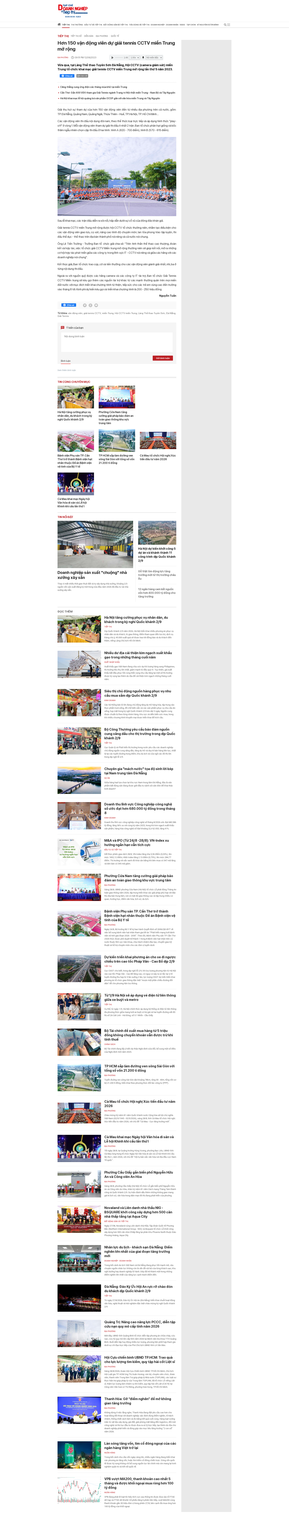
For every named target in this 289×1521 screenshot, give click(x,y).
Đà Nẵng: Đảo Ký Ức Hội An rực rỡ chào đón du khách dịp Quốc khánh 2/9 (138, 1289)
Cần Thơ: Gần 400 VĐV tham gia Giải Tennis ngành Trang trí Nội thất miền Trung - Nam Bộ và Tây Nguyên (117, 92)
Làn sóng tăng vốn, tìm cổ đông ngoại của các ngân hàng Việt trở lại (140, 1445)
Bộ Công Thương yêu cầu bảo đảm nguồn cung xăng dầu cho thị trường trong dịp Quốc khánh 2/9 (139, 733)
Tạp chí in (191, 25)
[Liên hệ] (96, 305)
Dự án (107, 778)
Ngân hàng (109, 1453)
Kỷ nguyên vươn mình (208, 25)
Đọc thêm (65, 611)
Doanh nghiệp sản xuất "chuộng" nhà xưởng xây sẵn (92, 575)
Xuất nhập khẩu (112, 662)
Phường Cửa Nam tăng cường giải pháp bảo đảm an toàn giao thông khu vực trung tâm (116, 418)
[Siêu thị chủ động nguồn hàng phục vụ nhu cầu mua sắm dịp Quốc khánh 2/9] (79, 702)
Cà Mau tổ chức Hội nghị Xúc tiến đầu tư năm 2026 (158, 457)
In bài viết (83, 76)
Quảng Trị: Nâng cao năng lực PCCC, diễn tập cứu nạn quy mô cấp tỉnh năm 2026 (139, 1324)
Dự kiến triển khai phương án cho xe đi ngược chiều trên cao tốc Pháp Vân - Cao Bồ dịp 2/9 (140, 959)
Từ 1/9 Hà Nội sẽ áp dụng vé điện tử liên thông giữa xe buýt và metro (140, 997)
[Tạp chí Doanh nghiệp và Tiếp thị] (73, 9)
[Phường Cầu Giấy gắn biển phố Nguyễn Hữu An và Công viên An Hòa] (79, 1183)
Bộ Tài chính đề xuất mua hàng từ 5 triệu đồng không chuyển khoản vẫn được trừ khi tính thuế (138, 1035)
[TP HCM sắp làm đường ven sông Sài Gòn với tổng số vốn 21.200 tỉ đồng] (117, 440)
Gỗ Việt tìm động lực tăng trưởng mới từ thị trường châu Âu (157, 575)
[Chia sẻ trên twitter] (85, 305)
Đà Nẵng (170, 313)
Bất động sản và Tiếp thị (116, 1221)
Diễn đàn (88, 36)
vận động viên (75, 313)
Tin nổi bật (65, 517)
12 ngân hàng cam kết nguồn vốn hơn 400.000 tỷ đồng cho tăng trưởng (157, 593)
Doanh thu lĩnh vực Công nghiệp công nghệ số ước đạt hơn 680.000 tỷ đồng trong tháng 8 (139, 808)
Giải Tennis (63, 316)
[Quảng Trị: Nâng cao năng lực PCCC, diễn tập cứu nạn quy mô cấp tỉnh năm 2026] (79, 1333)
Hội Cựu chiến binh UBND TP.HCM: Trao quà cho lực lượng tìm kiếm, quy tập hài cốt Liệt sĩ (139, 1359)
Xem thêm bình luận (67, 370)
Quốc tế (115, 36)
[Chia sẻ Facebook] (67, 76)
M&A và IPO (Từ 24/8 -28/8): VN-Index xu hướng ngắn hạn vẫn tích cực (136, 843)
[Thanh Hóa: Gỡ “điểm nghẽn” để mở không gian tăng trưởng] (79, 1410)
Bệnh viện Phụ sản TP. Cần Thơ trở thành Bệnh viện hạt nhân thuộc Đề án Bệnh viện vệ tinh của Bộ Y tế (75, 461)
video (182, 25)
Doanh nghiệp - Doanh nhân (117, 1261)
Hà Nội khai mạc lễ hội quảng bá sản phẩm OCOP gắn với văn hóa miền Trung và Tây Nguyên (110, 98)
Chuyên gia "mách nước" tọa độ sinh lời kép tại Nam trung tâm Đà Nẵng (138, 771)
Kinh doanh (110, 700)
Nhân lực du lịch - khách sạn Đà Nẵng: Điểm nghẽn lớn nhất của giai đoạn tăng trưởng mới (138, 1251)
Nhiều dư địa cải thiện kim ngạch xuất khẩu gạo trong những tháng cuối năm (138, 655)
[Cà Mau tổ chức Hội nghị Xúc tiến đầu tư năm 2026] (158, 440)
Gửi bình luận (163, 358)
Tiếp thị (66, 25)
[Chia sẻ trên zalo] (90, 305)
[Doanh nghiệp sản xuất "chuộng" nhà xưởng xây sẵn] (95, 544)
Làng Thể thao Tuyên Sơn (151, 313)
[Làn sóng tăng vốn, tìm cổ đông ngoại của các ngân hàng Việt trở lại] (79, 1455)
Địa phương (102, 36)
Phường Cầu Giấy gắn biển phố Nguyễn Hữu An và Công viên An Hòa (138, 1174)
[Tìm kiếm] (225, 25)
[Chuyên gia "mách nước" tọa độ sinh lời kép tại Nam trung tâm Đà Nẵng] (79, 780)
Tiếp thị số (76, 36)
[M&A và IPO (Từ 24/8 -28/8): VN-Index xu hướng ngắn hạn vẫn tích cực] (79, 852)
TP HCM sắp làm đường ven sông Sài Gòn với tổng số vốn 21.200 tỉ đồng (116, 459)
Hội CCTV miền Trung (126, 313)
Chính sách (109, 1044)
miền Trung (108, 313)
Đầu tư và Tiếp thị (113, 850)
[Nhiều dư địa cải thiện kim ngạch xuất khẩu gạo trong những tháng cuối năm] (79, 664)
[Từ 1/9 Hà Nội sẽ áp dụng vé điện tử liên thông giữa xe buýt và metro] (79, 1006)
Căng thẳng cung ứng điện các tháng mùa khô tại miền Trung (93, 87)
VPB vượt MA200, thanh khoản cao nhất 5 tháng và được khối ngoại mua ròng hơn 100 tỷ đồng (138, 1483)
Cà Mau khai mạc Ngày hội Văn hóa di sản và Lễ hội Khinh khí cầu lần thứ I (74, 502)
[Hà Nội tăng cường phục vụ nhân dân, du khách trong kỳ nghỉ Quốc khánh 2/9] (76, 397)
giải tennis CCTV (92, 313)
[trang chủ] (59, 25)
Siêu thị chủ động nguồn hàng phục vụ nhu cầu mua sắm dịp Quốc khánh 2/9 (137, 693)
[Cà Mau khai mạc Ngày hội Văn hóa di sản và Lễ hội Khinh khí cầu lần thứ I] (76, 484)
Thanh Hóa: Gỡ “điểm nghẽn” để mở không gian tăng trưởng (137, 1401)
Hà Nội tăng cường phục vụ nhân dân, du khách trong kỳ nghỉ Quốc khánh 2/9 (75, 416)
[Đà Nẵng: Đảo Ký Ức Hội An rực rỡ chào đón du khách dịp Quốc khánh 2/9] (79, 1298)
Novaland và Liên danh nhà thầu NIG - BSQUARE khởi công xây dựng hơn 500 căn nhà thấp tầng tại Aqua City (138, 1212)
